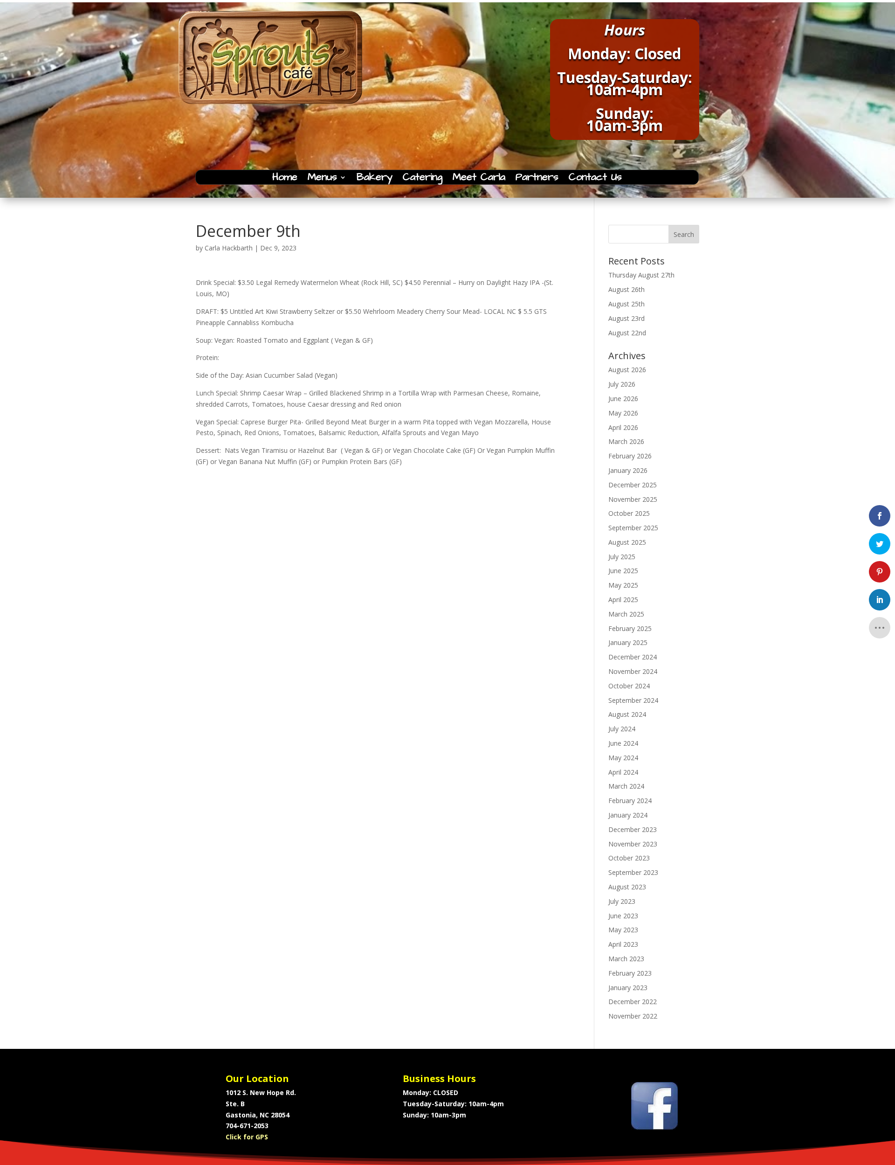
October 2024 (629, 685)
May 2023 (623, 929)
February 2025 (630, 628)
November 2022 (632, 1016)
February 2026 (630, 455)
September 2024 (633, 700)
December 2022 (632, 1001)
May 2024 (623, 757)
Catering (422, 179)
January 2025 (627, 642)
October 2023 (629, 857)
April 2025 (623, 599)
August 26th (626, 289)
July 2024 (621, 728)
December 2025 (632, 484)
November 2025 (632, 499)
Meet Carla (479, 179)
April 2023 (623, 944)
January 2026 (627, 470)
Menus (322, 179)
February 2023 (630, 973)
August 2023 (627, 886)
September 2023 (633, 872)
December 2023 (632, 829)
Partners (537, 179)
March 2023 (626, 958)
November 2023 (632, 843)
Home (284, 179)
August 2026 (627, 369)
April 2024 (623, 772)
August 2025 (627, 542)
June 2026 (623, 398)
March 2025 (626, 614)
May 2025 (623, 585)
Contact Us (595, 179)
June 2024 (623, 743)
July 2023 (621, 901)
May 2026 (623, 413)
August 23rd (626, 318)
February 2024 (630, 800)
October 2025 (629, 513)
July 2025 (621, 556)
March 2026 (626, 441)
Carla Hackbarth (229, 247)
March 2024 (626, 786)
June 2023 (623, 915)
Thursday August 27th (641, 274)
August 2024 (627, 714)
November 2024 (632, 671)
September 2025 (633, 527)
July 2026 (621, 384)
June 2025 (623, 570)
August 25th (626, 303)
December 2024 (632, 656)
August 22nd (627, 332)
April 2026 (623, 427)
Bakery (374, 179)
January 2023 (627, 987)
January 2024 (627, 815)
